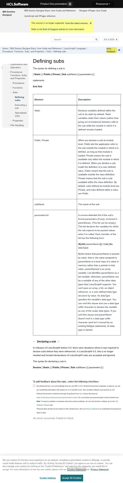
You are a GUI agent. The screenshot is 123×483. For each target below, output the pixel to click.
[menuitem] (49, 10)
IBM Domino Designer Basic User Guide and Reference (50, 10)
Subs (48, 51)
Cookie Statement (76, 469)
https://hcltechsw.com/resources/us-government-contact (57, 397)
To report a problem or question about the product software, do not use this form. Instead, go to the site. (78, 403)
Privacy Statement (92, 409)
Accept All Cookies (71, 478)
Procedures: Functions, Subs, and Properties (23, 51)
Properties (18, 120)
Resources (102, 4)
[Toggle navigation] (70, 4)
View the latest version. (76, 23)
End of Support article (54, 29)
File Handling (17, 125)
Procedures (18, 83)
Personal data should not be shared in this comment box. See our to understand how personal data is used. (79, 411)
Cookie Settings (48, 478)
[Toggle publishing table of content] (2, 67)
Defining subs (59, 51)
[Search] (96, 39)
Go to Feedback (111, 50)
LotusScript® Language (75, 48)
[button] (9, 64)
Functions (18, 87)
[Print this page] (119, 50)
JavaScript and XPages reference (39, 16)
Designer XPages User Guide (93, 10)
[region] (61, 469)
